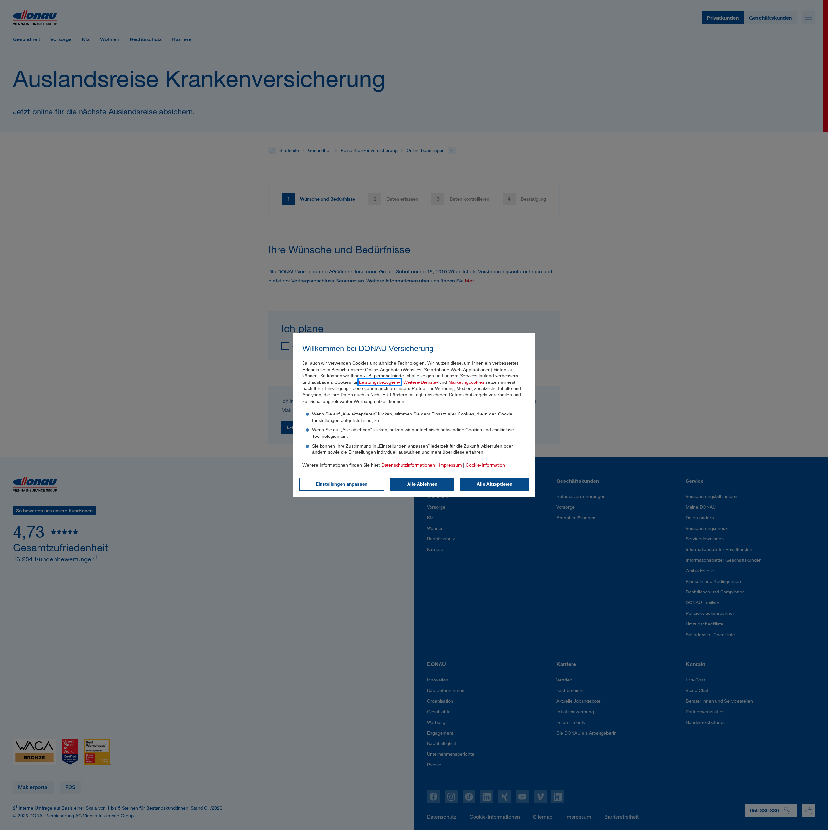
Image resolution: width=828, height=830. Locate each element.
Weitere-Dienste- (420, 382)
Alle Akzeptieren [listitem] (494, 484)
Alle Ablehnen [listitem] (422, 484)
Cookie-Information (485, 465)
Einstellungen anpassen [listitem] (341, 484)
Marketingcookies (466, 382)
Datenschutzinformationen (408, 465)
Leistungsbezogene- (380, 382)
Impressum (450, 465)
